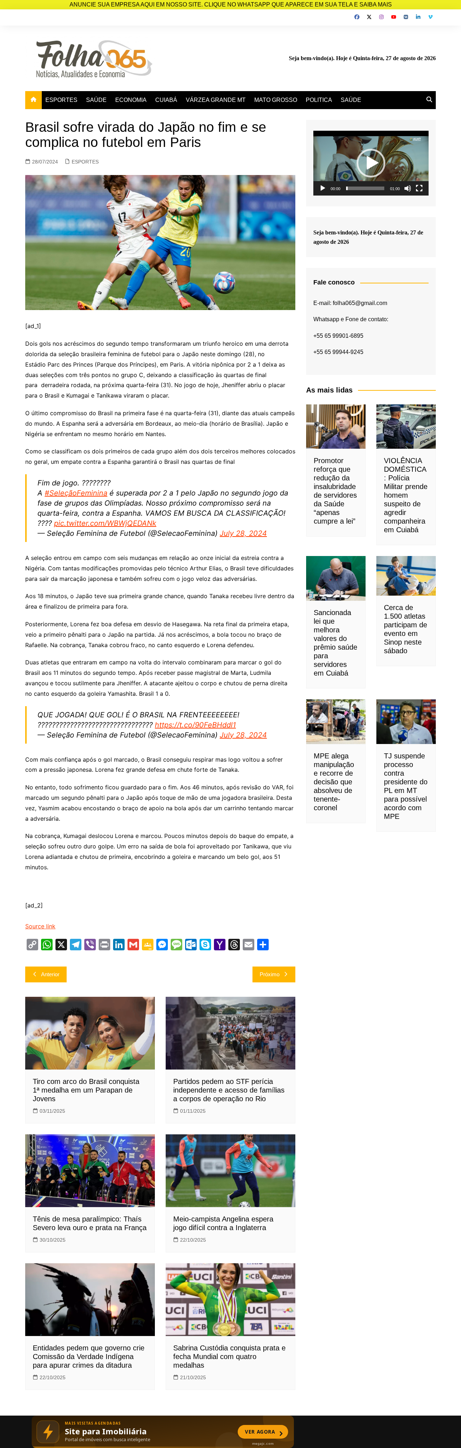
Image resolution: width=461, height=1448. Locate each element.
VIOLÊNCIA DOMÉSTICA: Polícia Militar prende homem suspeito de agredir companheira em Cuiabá (406, 495)
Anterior (50, 974)
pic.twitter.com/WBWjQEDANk (105, 523)
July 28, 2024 (243, 533)
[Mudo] (407, 188)
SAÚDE (96, 100)
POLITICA (319, 100)
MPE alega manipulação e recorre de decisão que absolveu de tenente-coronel (334, 782)
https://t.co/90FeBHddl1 (195, 725)
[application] (371, 163)
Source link (40, 926)
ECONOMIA (131, 100)
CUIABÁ (166, 100)
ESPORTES (61, 100)
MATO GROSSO (275, 100)
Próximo (269, 974)
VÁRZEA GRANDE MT (216, 100)
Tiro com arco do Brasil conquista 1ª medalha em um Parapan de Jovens (86, 1090)
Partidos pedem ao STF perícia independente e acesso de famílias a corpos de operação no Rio (229, 1090)
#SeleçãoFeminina (76, 493)
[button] (371, 163)
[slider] (365, 188)
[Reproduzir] (322, 188)
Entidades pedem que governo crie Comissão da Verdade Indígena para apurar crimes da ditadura (88, 1356)
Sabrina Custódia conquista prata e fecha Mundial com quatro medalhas (229, 1356)
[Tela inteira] (419, 188)
